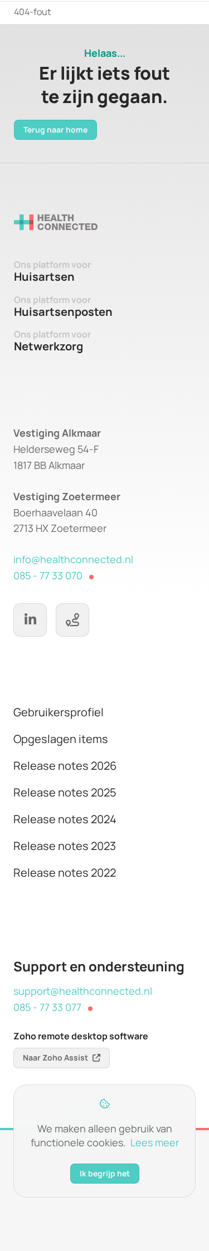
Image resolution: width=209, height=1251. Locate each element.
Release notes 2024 (64, 819)
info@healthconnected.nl (73, 559)
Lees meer (154, 1142)
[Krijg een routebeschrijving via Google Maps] (72, 620)
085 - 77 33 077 (47, 1007)
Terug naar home (55, 129)
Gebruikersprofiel (58, 712)
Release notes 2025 (64, 792)
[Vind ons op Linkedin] (30, 620)
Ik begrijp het (105, 1173)
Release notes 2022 (64, 872)
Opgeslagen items (60, 738)
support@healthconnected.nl (82, 991)
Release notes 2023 (64, 845)
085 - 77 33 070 (47, 575)
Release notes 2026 (64, 765)
